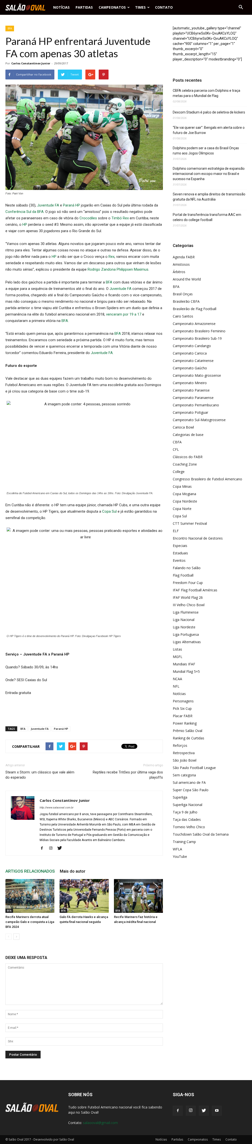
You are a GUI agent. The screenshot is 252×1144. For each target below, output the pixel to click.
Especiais (180, 545)
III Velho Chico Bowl (189, 604)
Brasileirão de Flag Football (194, 308)
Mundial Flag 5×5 (186, 671)
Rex (111, 256)
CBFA (177, 442)
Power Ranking (185, 723)
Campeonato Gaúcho (190, 368)
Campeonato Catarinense (193, 360)
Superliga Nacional (187, 804)
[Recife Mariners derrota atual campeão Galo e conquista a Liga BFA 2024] (29, 896)
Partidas (84, 7)
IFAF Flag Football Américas (195, 590)
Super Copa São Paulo (190, 790)
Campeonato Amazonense (194, 323)
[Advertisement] (84, 709)
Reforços (180, 745)
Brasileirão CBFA (186, 301)
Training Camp (184, 841)
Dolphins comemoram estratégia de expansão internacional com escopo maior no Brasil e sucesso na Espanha (209, 174)
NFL (176, 686)
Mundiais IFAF (184, 664)
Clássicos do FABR (188, 456)
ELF (176, 530)
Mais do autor (72, 871)
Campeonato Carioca (190, 353)
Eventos (179, 560)
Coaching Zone (185, 464)
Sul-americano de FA (189, 782)
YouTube (180, 856)
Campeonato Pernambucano (196, 405)
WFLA (177, 849)
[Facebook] (44, 848)
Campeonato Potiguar (190, 412)
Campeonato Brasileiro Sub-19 (197, 338)
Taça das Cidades (187, 819)
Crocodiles (88, 218)
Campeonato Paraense (191, 390)
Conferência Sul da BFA (24, 211)
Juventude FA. (102, 353)
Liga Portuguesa (186, 634)
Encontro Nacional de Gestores (198, 538)
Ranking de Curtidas (188, 738)
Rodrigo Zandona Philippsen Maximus (118, 269)
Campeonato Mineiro (190, 382)
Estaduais (180, 553)
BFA (10, 28)
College (179, 471)
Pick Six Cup (182, 708)
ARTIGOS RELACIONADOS (30, 871)
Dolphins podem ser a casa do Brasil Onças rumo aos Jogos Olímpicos (206, 150)
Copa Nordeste (185, 501)
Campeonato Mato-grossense (197, 375)
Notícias (61, 7)
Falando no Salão (187, 567)
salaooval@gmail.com (100, 1122)
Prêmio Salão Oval (187, 730)
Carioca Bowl (183, 427)
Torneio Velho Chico (189, 827)
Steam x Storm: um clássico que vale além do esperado (39, 775)
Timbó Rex (120, 218)
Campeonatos (112, 7)
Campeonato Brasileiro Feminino (199, 331)
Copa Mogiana (184, 493)
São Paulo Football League (194, 767)
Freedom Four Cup (188, 582)
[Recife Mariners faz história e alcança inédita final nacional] (138, 896)
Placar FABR (182, 715)
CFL (176, 449)
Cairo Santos (183, 316)
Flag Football (183, 575)
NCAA (177, 678)
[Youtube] (217, 1111)
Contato (164, 7)
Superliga (180, 797)
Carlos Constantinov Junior (30, 63)
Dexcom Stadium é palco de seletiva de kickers (209, 112)
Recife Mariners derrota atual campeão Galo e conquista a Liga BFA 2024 (29, 922)
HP (25, 224)
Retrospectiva (184, 752)
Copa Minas (182, 486)
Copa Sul (110, 511)
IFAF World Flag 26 (188, 597)
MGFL (177, 656)
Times (140, 7)
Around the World (187, 279)
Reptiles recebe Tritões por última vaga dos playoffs (128, 775)
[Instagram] (52, 848)
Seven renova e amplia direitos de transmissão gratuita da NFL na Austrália (209, 196)
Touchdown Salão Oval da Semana (201, 834)
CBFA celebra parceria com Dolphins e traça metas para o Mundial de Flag (206, 93)
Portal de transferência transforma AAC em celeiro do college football (207, 217)
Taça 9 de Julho (185, 812)
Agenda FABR (184, 257)
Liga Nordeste (184, 627)
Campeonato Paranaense (193, 397)
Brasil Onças (183, 294)
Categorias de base (188, 434)
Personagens (183, 701)
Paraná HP (71, 205)
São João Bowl (184, 760)
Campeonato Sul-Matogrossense (199, 419)
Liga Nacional (183, 619)
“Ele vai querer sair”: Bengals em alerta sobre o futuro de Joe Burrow (209, 130)
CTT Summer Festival (190, 523)
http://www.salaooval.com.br (57, 807)
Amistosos (181, 264)
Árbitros (179, 271)
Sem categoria (184, 775)
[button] (241, 7)
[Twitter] (61, 848)
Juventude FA (48, 205)
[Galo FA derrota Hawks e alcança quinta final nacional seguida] (84, 896)
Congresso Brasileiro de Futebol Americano (207, 479)
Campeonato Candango (192, 345)
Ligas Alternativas (187, 641)
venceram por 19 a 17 (123, 314)
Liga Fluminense (186, 612)
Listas (177, 649)
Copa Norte (182, 508)
